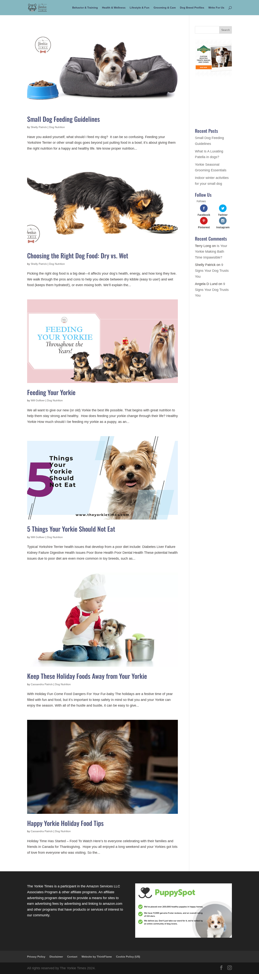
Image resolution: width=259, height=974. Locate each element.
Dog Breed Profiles (192, 7)
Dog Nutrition (57, 127)
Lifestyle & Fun (139, 7)
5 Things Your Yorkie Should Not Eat (71, 529)
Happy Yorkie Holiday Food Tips (65, 823)
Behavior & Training (85, 7)
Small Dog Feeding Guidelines (63, 119)
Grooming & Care (165, 7)
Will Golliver (38, 400)
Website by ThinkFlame (97, 956)
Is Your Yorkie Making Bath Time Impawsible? (211, 251)
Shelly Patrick (39, 127)
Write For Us (216, 7)
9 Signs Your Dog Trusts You (212, 270)
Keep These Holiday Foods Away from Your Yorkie (87, 676)
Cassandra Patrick (42, 684)
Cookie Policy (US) (128, 956)
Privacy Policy (36, 956)
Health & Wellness (114, 7)
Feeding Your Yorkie (51, 392)
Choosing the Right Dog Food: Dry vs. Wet (77, 255)
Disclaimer (56, 956)
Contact (72, 956)
